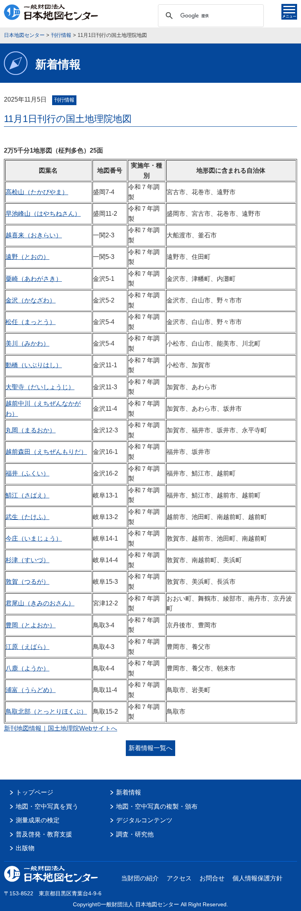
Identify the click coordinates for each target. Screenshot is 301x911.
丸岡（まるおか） (30, 430)
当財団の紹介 (140, 878)
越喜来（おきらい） (33, 235)
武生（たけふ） (27, 517)
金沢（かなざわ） (30, 300)
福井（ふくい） (27, 473)
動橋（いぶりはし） (33, 365)
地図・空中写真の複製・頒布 (157, 806)
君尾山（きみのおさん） (39, 603)
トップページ (34, 792)
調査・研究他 (135, 834)
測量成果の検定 (38, 820)
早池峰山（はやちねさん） (43, 213)
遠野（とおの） (27, 256)
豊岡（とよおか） (30, 625)
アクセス (179, 878)
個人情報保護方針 (257, 878)
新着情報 (128, 792)
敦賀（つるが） (27, 581)
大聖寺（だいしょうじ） (39, 387)
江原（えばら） (27, 646)
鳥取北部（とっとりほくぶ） (46, 711)
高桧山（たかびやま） (36, 192)
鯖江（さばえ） (27, 495)
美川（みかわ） (27, 343)
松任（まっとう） (30, 322)
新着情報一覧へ (150, 748)
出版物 (25, 848)
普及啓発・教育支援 (44, 834)
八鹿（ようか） (27, 668)
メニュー (289, 12)
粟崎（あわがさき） (33, 278)
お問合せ (212, 878)
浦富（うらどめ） (30, 690)
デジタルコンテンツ (144, 820)
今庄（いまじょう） (33, 538)
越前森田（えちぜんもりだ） (46, 451)
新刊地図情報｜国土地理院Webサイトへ (60, 728)
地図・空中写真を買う (47, 806)
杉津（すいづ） (27, 560)
